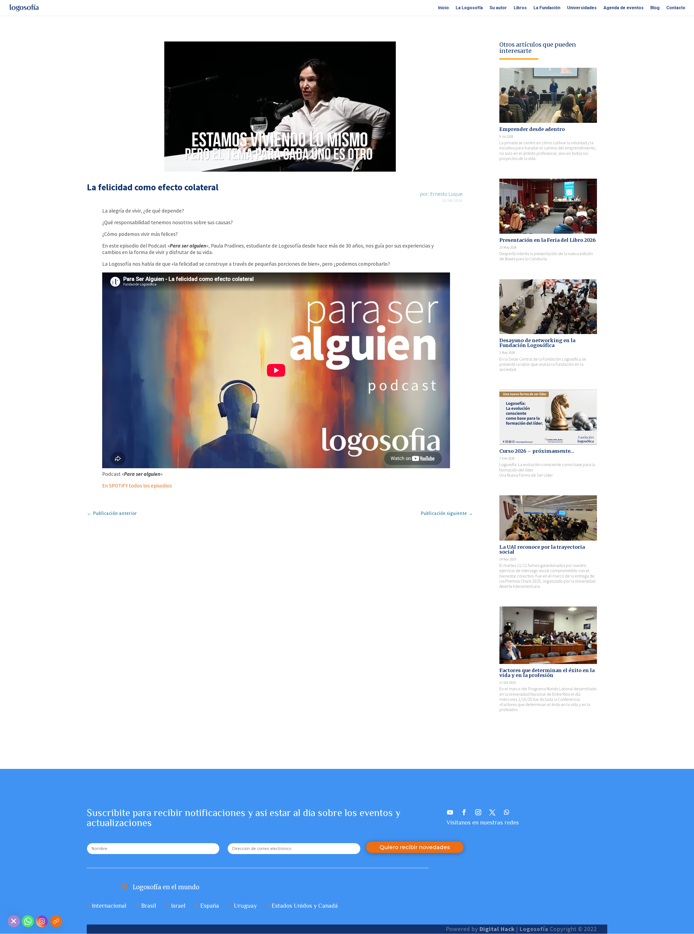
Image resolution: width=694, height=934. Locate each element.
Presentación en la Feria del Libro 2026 (547, 240)
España (209, 905)
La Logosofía (469, 8)
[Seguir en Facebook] (464, 812)
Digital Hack (497, 929)
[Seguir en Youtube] (450, 812)
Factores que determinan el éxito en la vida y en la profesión (547, 672)
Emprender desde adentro (532, 129)
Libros (520, 8)
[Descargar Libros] (56, 921)
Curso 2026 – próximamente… (536, 451)
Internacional (109, 905)
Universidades (582, 8)
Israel (178, 905)
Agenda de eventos (623, 8)
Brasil (148, 905)
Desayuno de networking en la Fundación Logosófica (537, 342)
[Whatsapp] (28, 921)
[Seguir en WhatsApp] (506, 812)
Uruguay (245, 905)
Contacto (675, 8)
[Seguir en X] (492, 812)
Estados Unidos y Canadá (305, 905)
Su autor (498, 8)
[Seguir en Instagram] (478, 812)
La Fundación (547, 8)
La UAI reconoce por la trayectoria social (542, 549)
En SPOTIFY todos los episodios (137, 485)
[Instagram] (42, 921)
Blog (655, 8)
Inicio (443, 8)
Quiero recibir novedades (415, 847)
